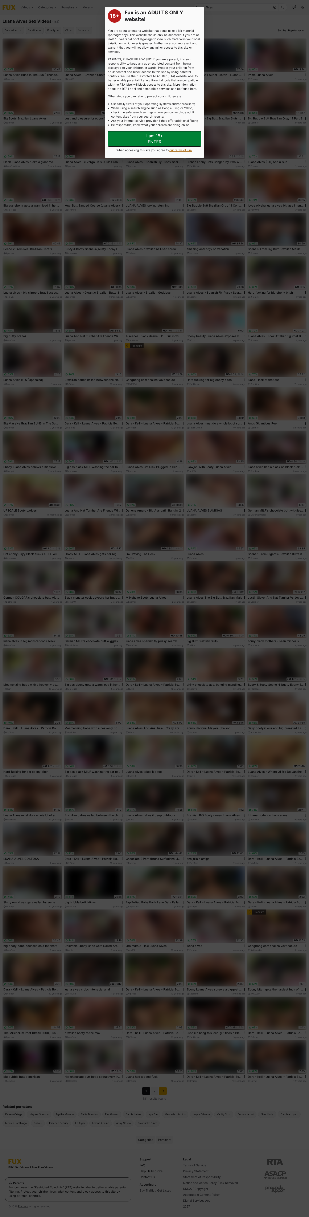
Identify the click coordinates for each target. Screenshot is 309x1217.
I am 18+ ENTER (154, 138)
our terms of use (180, 150)
